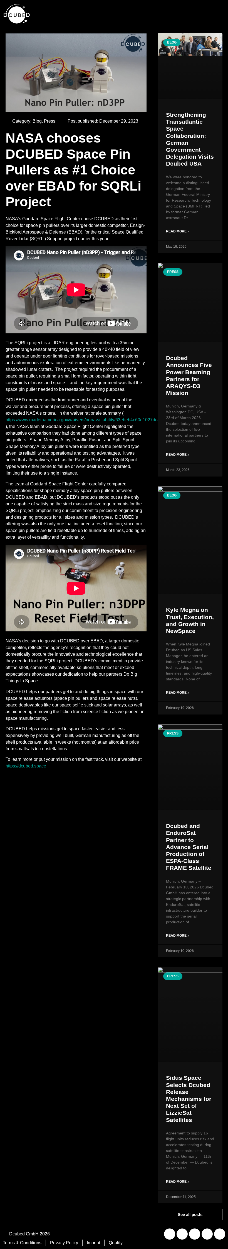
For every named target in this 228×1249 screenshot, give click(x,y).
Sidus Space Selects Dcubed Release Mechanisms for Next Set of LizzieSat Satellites (188, 1099)
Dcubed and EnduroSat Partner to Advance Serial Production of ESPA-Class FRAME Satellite (188, 847)
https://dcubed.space (26, 766)
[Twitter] (207, 1234)
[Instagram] (194, 1234)
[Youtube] (182, 1234)
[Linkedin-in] (169, 1234)
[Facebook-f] (219, 1234)
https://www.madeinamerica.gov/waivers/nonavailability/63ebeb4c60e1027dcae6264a (90, 419)
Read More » (177, 231)
